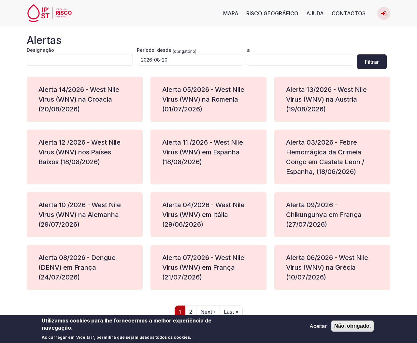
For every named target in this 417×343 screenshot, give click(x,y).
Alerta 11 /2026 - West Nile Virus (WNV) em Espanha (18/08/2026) (202, 152)
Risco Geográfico (272, 13)
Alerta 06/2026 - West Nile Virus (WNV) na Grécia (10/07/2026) (327, 267)
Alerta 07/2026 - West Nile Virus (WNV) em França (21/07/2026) (203, 267)
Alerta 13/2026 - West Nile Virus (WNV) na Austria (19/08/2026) (326, 99)
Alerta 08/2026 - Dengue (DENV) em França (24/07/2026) (77, 267)
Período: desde (154, 50)
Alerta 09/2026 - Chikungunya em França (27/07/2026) (324, 214)
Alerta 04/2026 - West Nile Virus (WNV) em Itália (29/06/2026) (203, 214)
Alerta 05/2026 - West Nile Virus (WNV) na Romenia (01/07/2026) (203, 99)
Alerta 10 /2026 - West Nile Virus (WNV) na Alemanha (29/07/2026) (79, 214)
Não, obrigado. (352, 326)
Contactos (349, 13)
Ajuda (315, 13)
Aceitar (318, 326)
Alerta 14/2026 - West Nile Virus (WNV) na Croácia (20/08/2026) (78, 99)
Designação (40, 50)
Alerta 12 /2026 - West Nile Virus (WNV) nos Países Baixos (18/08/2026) (79, 152)
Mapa (230, 13)
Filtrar (372, 62)
